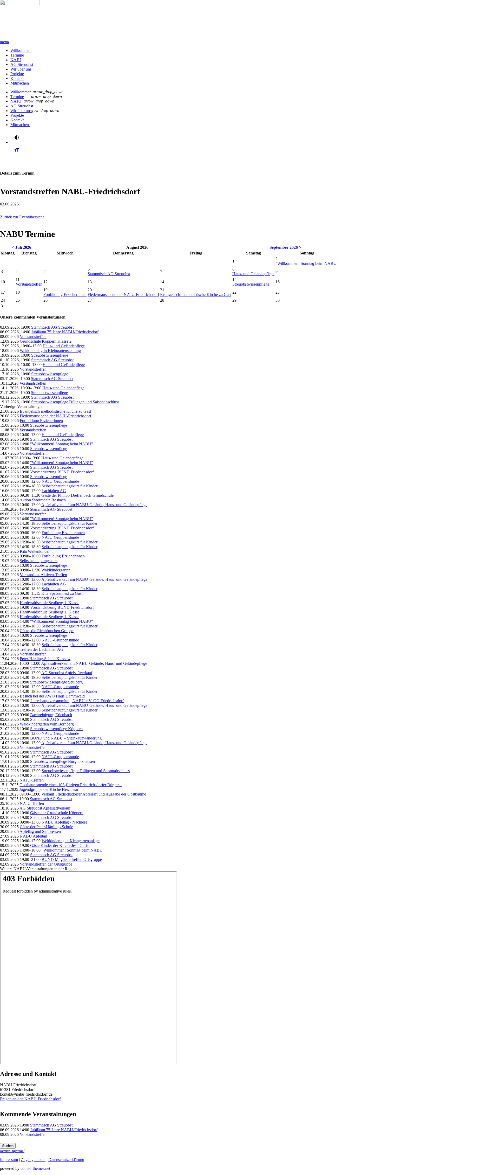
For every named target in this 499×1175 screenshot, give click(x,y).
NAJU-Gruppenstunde (60, 481)
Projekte (17, 74)
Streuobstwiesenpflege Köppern (56, 729)
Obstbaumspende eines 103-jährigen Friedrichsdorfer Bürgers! (70, 785)
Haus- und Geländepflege (253, 274)
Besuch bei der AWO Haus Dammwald (52, 696)
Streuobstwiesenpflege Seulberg (56, 682)
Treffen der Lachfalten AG (41, 649)
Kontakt (17, 78)
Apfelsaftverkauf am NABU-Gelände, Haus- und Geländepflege (94, 504)
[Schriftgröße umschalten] (16, 155)
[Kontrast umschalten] (16, 137)
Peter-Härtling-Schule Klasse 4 (45, 658)
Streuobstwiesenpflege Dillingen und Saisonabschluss (75, 402)
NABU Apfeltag (33, 836)
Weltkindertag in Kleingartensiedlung (50, 350)
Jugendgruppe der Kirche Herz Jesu (48, 789)
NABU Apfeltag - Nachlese (64, 822)
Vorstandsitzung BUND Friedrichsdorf (62, 472)
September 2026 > (285, 247)
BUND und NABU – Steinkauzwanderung (66, 738)
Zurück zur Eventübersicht (22, 217)
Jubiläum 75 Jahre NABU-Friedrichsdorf (65, 332)
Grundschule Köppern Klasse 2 (45, 341)
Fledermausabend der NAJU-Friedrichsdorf (123, 294)
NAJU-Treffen (31, 780)
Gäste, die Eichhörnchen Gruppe (47, 630)
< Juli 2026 (21, 247)
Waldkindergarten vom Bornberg (47, 724)
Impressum (9, 1159)
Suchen (8, 1146)
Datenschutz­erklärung (66, 1159)
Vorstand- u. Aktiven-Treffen (43, 574)
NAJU (15, 60)
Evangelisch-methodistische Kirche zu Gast (195, 294)
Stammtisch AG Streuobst (109, 274)
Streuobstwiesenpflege (250, 284)
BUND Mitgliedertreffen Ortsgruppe (72, 859)
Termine (17, 55)
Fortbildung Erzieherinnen (65, 294)
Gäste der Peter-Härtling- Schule (46, 827)
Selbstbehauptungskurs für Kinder (69, 486)
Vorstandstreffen (29, 284)
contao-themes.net (35, 1168)
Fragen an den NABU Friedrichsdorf (30, 1099)
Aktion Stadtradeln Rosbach (42, 500)
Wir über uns (20, 69)
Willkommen (20, 50)
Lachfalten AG (54, 490)
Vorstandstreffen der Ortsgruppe (46, 864)
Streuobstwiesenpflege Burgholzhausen (62, 761)
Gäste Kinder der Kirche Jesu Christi (60, 845)
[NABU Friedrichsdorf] (249, 19)
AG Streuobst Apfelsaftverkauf (66, 673)
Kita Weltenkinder (35, 551)
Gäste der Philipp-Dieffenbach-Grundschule (77, 495)
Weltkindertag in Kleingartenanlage (71, 841)
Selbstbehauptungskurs (38, 560)
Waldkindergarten (55, 570)
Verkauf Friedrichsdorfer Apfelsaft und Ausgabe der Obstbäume (93, 794)
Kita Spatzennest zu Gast (61, 593)
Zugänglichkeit (33, 1159)
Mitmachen (19, 83)
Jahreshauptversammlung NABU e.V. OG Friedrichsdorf (77, 701)
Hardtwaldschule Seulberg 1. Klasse (49, 602)
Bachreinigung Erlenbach (51, 715)
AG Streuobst (21, 64)
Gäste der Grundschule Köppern (56, 813)
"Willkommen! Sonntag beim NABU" (306, 263)
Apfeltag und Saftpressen (40, 831)
